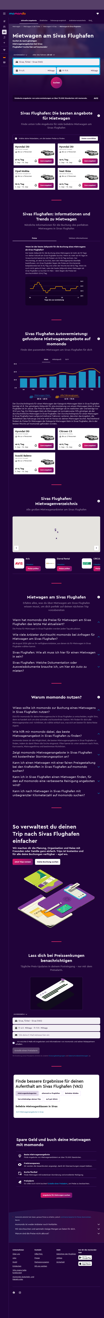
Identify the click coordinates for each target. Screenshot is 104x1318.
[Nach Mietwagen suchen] (4, 32)
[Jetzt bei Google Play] (85, 1257)
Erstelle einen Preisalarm (57, 1184)
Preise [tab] (34, 238)
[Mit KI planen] (4, 42)
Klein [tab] (46, 359)
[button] (4, 13)
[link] (46, 161)
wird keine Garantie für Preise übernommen (76, 1217)
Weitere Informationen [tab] (78, 238)
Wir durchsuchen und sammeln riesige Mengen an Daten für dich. (45, 1229)
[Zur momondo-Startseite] (17, 13)
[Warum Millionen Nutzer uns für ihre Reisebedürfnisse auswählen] (98, 697)
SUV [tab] (67, 359)
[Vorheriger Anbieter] (16, 548)
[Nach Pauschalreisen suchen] (4, 37)
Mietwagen (16, 26)
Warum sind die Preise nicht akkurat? (32, 1234)
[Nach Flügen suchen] (4, 21)
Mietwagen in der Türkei (31, 26)
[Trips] (4, 49)
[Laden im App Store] (85, 1263)
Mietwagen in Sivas (50, 26)
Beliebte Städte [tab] (72, 1093)
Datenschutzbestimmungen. (79, 1056)
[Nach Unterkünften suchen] (4, 26)
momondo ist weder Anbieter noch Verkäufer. (36, 1224)
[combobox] (21, 55)
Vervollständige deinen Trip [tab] (29, 1099)
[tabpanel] (56, 277)
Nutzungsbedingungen (57, 1056)
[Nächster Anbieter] (96, 548)
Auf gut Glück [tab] (52, 1099)
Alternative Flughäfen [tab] (51, 1093)
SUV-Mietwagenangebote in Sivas (30, 1112)
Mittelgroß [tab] (56, 359)
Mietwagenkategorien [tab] (27, 1093)
